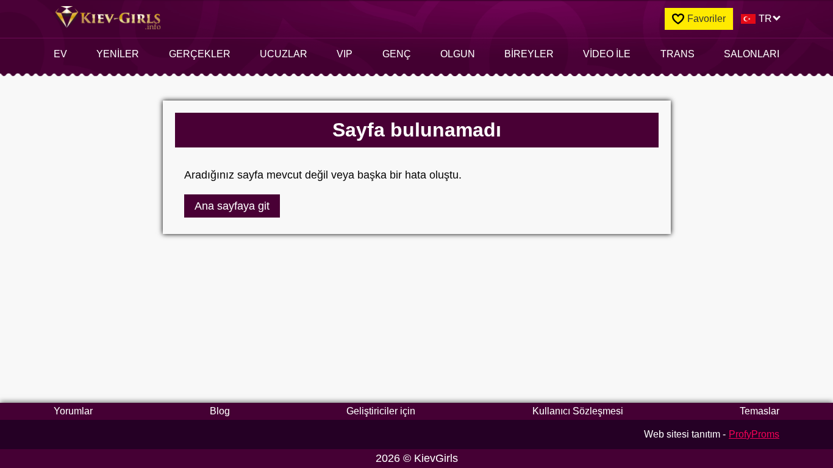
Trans (677, 54)
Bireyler (529, 54)
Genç (396, 54)
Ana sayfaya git (232, 206)
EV (60, 54)
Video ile (607, 54)
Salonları (751, 54)
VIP (344, 54)
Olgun (457, 54)
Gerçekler (200, 54)
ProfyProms (754, 434)
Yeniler (117, 54)
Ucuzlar (283, 54)
